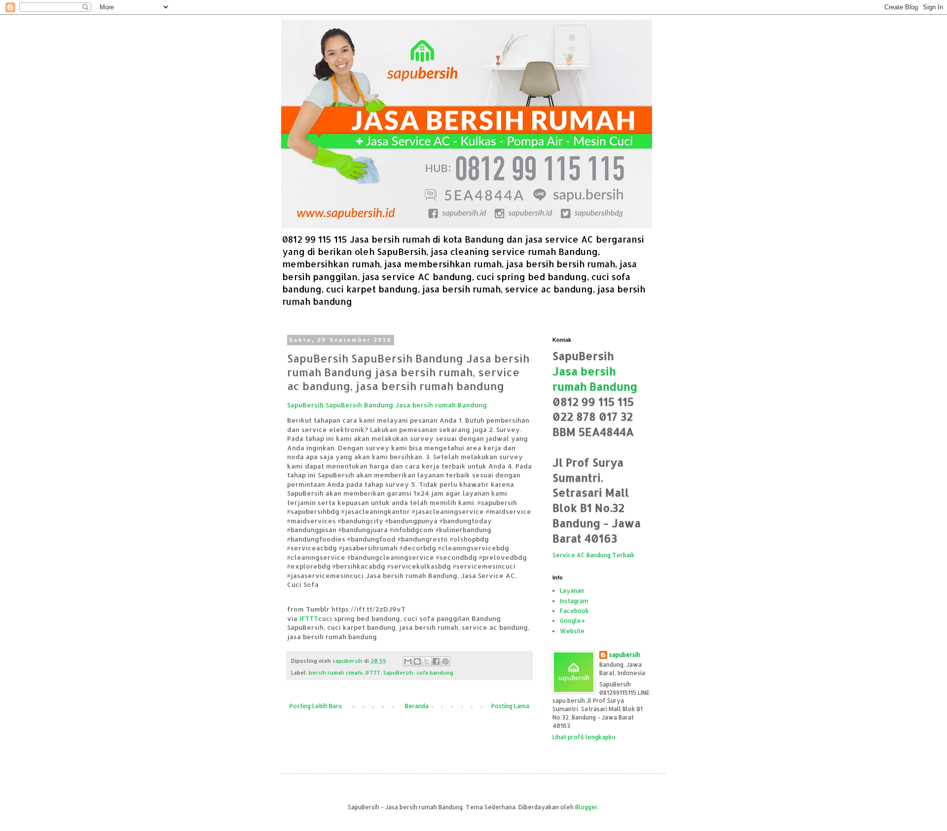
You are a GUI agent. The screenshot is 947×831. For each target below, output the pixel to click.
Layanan (572, 590)
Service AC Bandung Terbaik (593, 555)
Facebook (574, 610)
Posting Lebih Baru (316, 706)
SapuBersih (398, 672)
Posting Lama (510, 706)
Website (572, 631)
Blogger (586, 807)
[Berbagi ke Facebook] (436, 661)
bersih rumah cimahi (336, 672)
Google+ (572, 620)
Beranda (417, 706)
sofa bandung (434, 672)
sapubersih (624, 654)
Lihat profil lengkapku (584, 737)
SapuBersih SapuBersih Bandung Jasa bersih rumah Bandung (387, 404)
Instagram (574, 601)
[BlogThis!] (417, 661)
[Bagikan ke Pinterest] (445, 661)
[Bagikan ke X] (427, 661)
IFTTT (308, 618)
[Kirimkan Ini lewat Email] (408, 661)
